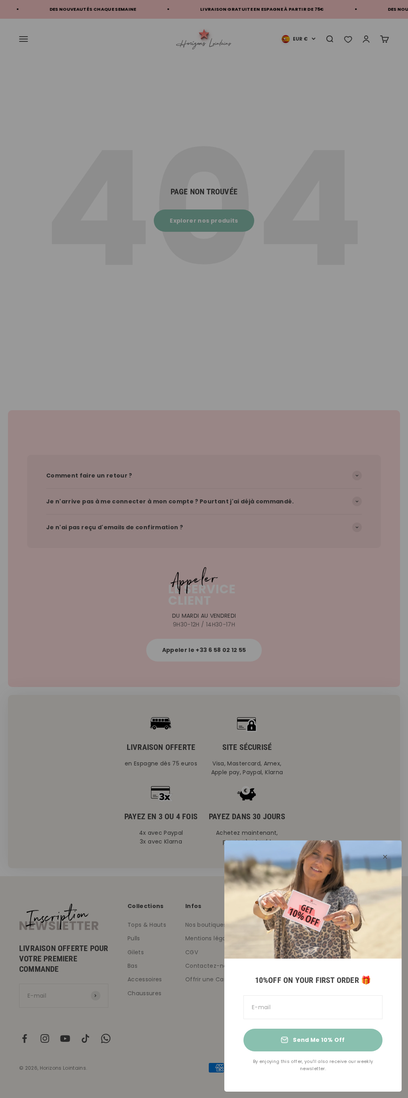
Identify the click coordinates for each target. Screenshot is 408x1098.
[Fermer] (385, 857)
